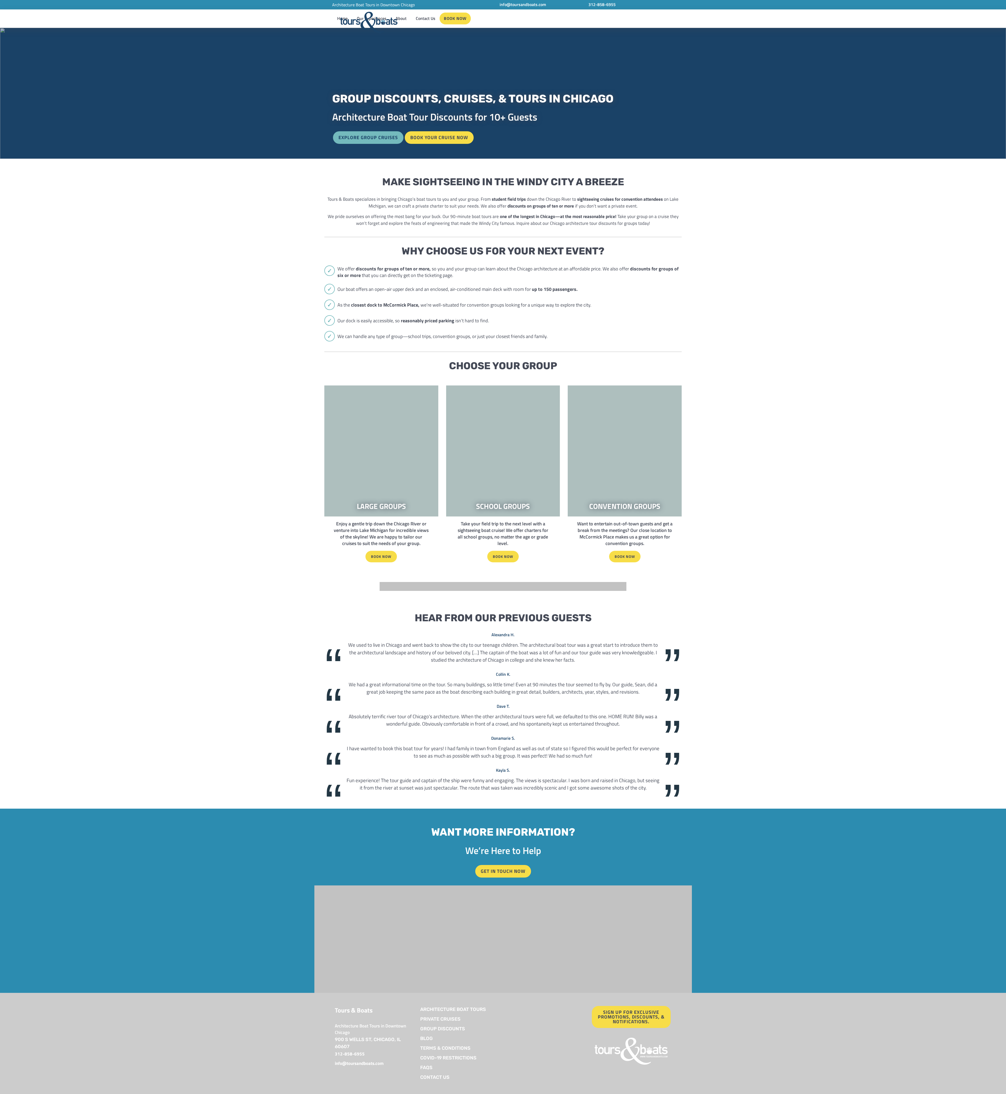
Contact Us (425, 18)
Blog (426, 1038)
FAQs (426, 1067)
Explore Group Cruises (368, 137)
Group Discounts (442, 1029)
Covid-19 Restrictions (449, 1058)
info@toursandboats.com (523, 4)
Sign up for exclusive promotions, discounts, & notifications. (631, 1017)
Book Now (455, 18)
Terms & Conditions (445, 1048)
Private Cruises (440, 1019)
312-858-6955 (602, 4)
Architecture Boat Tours (453, 1009)
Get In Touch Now (503, 871)
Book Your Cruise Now (439, 137)
